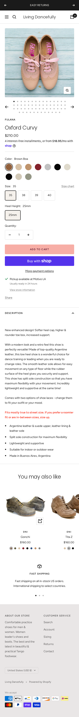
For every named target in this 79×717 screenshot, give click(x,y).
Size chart (67, 186)
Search (48, 622)
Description (14, 313)
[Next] (72, 107)
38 (23, 195)
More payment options (39, 271)
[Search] (14, 17)
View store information (22, 289)
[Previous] (6, 107)
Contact (49, 651)
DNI (25, 532)
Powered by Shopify (40, 681)
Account (49, 629)
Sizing (47, 637)
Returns (49, 644)
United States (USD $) (19, 670)
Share (8, 297)
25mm (13, 215)
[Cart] (72, 17)
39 (36, 195)
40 (49, 195)
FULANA (10, 119)
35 (10, 195)
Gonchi (25, 537)
